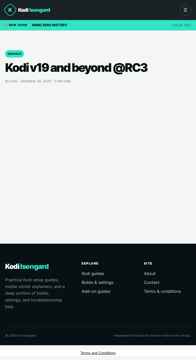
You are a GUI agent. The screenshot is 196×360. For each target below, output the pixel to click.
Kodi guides (93, 273)
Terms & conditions (162, 291)
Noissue (14, 54)
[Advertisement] (98, 155)
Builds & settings (98, 282)
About (150, 273)
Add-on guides (96, 291)
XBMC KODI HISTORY (49, 25)
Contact (152, 282)
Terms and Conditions (98, 353)
